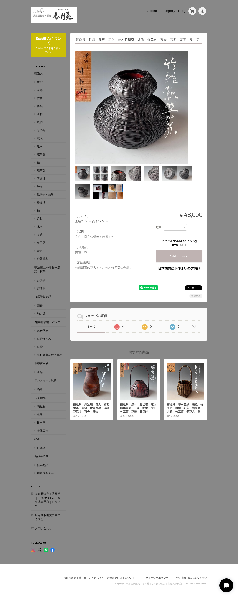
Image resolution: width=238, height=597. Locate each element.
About (152, 11)
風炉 (40, 122)
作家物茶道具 (45, 472)
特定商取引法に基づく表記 (47, 517)
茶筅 (40, 372)
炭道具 (41, 178)
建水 (40, 146)
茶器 (40, 90)
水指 (40, 81)
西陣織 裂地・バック (47, 322)
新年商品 (42, 465)
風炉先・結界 (45, 194)
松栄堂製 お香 (43, 296)
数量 (159, 227)
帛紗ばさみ (44, 338)
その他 (41, 130)
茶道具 (38, 73)
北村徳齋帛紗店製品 (49, 354)
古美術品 (40, 397)
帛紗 (40, 346)
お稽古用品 (41, 363)
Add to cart (179, 256)
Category (167, 11)
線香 (40, 305)
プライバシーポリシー (156, 577)
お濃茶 (41, 280)
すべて (91, 326)
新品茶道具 (41, 456)
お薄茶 (41, 288)
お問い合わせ (43, 528)
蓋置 (40, 250)
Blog (182, 11)
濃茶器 (41, 154)
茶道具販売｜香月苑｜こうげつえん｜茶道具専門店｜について (47, 499)
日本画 (41, 422)
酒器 (40, 389)
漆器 (40, 414)
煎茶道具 (42, 258)
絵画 (37, 438)
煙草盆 (41, 170)
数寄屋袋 (42, 330)
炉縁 (40, 186)
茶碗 (40, 234)
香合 (40, 98)
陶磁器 (41, 406)
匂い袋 (41, 313)
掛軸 (40, 106)
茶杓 (40, 114)
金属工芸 (42, 430)
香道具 (41, 202)
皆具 (40, 218)
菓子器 (41, 242)
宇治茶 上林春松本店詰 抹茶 (47, 269)
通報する (196, 296)
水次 (40, 226)
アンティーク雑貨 (45, 380)
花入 (40, 138)
